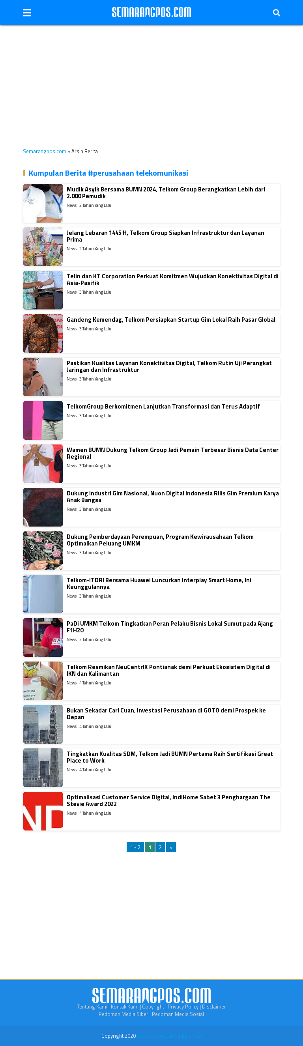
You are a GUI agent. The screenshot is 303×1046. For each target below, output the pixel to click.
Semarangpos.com (44, 151)
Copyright (153, 1006)
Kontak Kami (124, 1006)
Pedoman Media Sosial (178, 1014)
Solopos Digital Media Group (169, 1036)
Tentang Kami (92, 1006)
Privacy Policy (183, 1006)
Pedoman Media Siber (123, 1014)
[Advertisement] (151, 80)
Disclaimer (214, 1006)
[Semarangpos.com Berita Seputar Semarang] (151, 12)
